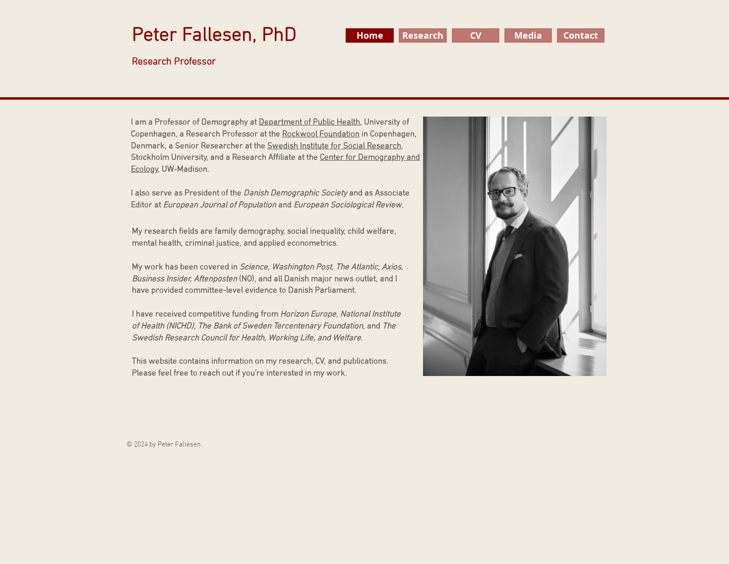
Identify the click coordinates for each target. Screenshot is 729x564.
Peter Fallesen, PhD (214, 46)
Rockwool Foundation (321, 134)
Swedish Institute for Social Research (334, 146)
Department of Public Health (309, 122)
